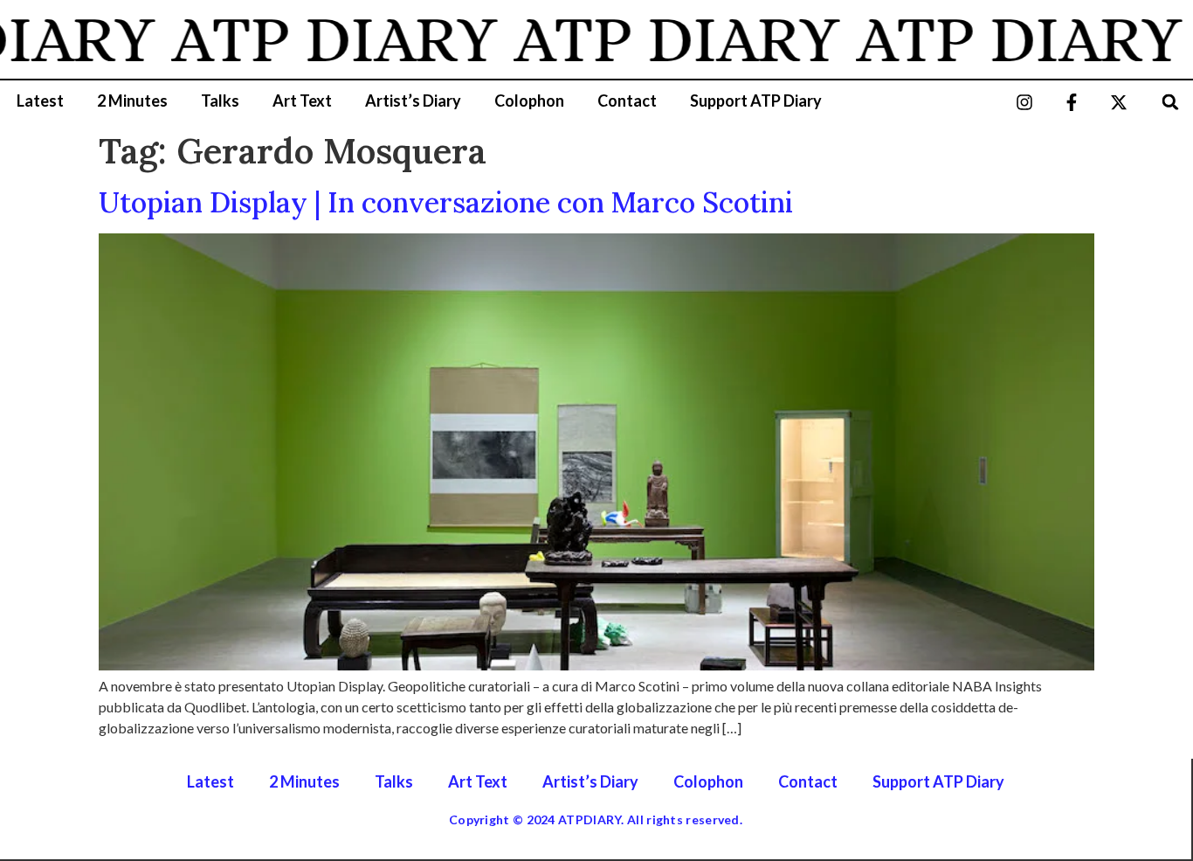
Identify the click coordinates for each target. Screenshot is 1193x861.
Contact (627, 100)
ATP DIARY (318, 39)
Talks (220, 100)
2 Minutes (132, 100)
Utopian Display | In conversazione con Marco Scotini (446, 202)
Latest (40, 100)
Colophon (529, 100)
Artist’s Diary (413, 100)
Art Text (302, 100)
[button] (1170, 101)
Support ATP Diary (756, 100)
